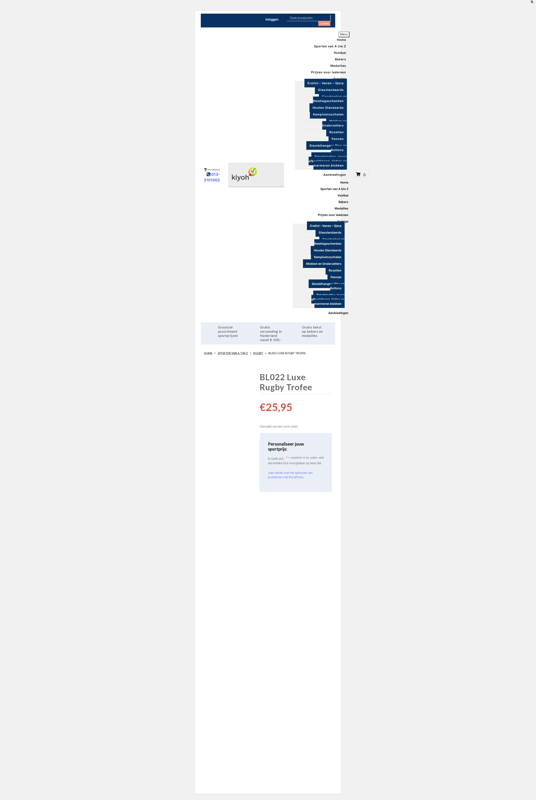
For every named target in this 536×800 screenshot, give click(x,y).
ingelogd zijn (229, 756)
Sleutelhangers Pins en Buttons (328, 148)
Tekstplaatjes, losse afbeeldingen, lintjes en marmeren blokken (328, 161)
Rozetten (336, 132)
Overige (339, 78)
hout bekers (234, 578)
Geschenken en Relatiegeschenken (330, 99)
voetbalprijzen (233, 584)
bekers (208, 567)
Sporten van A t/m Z (330, 46)
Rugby (258, 353)
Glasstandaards (331, 90)
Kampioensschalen (328, 114)
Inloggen (271, 19)
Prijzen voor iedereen (328, 72)
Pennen (338, 139)
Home (208, 353)
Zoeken (324, 23)
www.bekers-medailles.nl (221, 518)
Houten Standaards (328, 107)
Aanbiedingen (334, 174)
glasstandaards (214, 578)
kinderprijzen (213, 584)
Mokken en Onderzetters (334, 123)
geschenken (220, 600)
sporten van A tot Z (228, 529)
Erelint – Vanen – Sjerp (326, 83)
